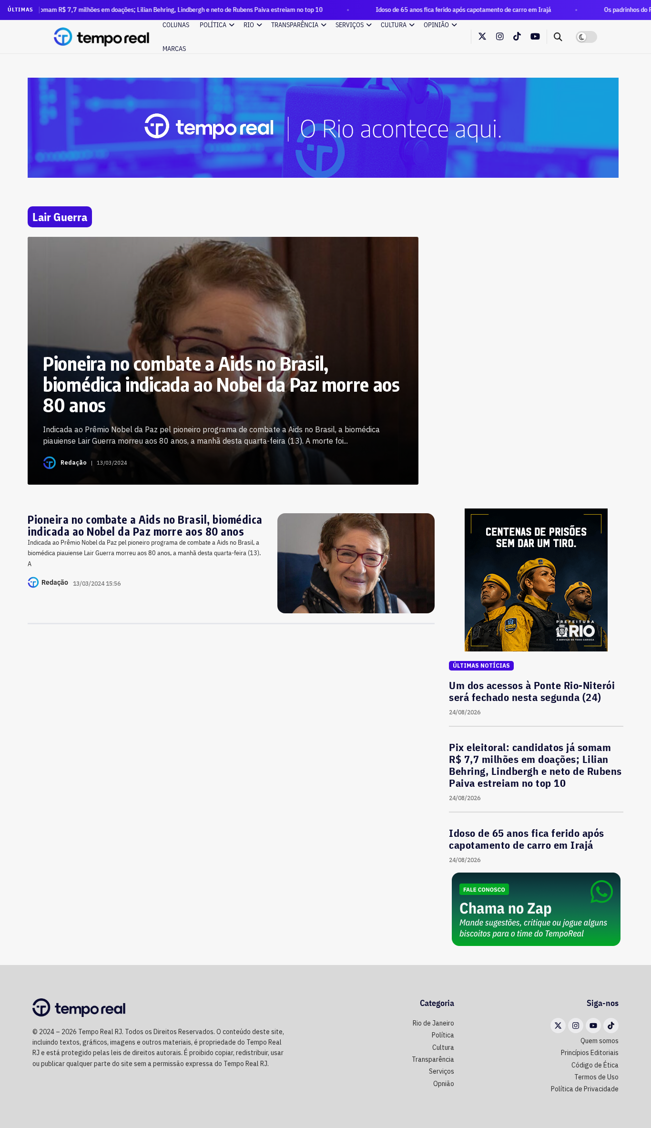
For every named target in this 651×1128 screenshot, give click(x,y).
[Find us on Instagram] (500, 36)
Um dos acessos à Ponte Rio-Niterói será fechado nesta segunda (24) (532, 691)
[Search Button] (558, 37)
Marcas (174, 48)
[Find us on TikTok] (517, 36)
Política (213, 24)
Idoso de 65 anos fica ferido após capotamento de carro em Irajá (423, 9)
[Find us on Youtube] (535, 36)
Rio (249, 24)
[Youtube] (593, 1025)
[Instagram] (575, 1025)
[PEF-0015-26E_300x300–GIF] (536, 579)
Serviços (350, 24)
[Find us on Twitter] (482, 36)
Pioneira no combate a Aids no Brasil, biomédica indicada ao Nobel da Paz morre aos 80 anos (145, 525)
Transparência (294, 24)
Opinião (436, 24)
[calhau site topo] (323, 127)
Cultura (394, 24)
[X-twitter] (558, 1025)
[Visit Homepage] (101, 36)
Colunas (176, 24)
